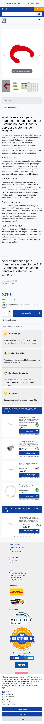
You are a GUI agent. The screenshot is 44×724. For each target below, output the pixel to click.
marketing (9, 694)
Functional (9, 702)
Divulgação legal (15, 577)
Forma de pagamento (16, 547)
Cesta (11, 564)
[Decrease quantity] (9, 315)
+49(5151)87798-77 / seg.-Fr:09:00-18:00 (22, 3)
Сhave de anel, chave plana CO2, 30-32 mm (28, 463)
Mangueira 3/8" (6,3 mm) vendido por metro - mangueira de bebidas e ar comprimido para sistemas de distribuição (29, 420)
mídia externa (10, 697)
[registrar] (7, 9)
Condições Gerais (15, 579)
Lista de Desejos (10, 320)
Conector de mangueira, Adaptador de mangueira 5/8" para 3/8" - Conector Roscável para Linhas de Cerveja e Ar (28, 444)
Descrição (7, 100)
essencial (9, 691)
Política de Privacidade (17, 575)
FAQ (10, 549)
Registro (12, 562)
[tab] (22, 100)
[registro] (2, 9)
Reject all (22, 714)
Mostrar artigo (29, 453)
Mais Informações (10, 108)
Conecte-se (13, 560)
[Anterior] (4, 53)
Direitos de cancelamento (18, 573)
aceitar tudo (22, 709)
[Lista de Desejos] (32, 9)
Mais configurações (9, 704)
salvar (22, 719)
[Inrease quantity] (9, 311)
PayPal (8, 699)
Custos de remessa (16, 551)
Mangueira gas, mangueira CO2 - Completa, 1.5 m (29, 485)
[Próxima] (40, 53)
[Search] (39, 14)
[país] (28, 9)
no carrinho (26, 313)
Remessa (19, 326)
